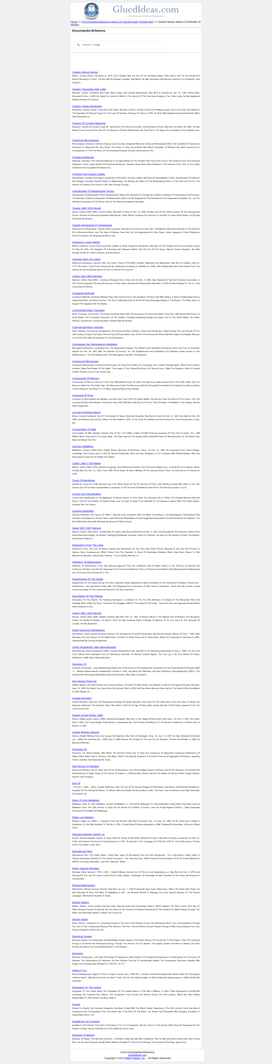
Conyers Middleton (83, 446)
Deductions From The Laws (87, 545)
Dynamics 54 (79, 749)
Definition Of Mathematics (86, 562)
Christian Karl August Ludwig (88, 174)
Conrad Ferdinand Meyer (86, 412)
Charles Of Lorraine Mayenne (89, 123)
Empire (76, 1004)
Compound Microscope (85, 361)
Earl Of (76, 783)
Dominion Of (79, 664)
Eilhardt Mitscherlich (83, 885)
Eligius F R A (79, 970)
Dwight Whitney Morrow (85, 732)
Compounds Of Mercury (85, 378)
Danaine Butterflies (83, 511)
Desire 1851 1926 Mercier (87, 613)
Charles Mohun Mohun (85, 72)
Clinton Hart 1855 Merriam (87, 276)
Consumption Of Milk (84, 429)
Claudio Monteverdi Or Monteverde (92, 225)
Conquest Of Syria (82, 395)
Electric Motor (80, 919)
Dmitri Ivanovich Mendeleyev (88, 630)
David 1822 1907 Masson (86, 528)
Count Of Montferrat (83, 480)
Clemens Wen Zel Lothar (86, 259)
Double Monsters (82, 698)
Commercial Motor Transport (88, 310)
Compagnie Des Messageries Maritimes (94, 344)
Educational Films (82, 851)
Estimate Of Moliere (83, 1035)
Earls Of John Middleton (85, 800)
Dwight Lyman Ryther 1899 (87, 715)
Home (74, 22)
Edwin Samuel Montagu (85, 868)
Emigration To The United (86, 987)
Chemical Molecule (83, 157)
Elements (77, 953)
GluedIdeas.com (137, 1055)
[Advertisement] (123, 61)
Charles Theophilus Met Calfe (89, 89)
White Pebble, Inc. (135, 1058)
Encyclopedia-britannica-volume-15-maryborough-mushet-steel (117, 22)
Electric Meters (80, 902)
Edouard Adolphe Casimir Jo (88, 834)
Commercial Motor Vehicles (87, 327)
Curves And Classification (86, 494)
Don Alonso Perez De (84, 681)
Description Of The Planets (87, 596)
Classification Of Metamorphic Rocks (93, 191)
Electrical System (82, 936)
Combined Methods (83, 293)
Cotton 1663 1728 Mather (86, 463)
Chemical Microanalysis (85, 140)
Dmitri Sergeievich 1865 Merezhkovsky (94, 647)
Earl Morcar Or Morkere (85, 766)
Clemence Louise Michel (86, 242)
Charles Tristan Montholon (87, 106)
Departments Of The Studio (87, 579)
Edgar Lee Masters (83, 817)
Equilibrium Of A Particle (86, 1021)
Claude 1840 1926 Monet (86, 208)
